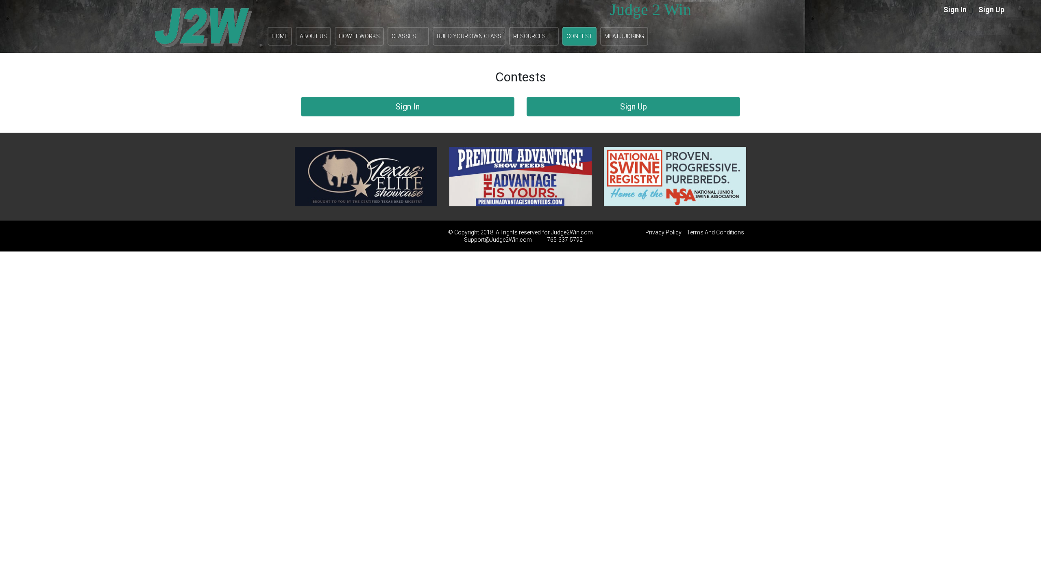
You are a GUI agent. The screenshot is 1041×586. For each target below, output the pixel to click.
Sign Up (991, 9)
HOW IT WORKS (359, 36)
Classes (404, 36)
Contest (579, 36)
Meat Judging (624, 36)
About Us (313, 36)
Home (280, 36)
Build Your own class (469, 36)
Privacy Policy (663, 232)
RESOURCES (529, 36)
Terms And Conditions (715, 232)
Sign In (955, 9)
